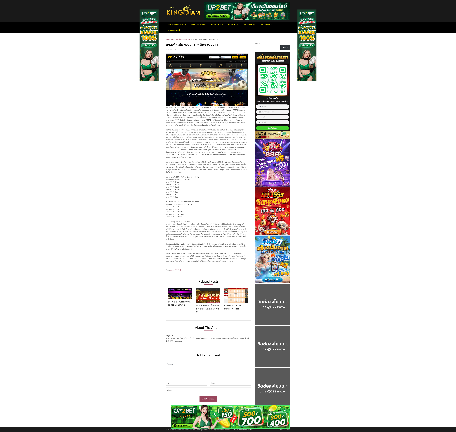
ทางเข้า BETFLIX (250, 25)
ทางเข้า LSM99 (266, 25)
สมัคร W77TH (175, 270)
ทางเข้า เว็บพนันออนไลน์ (181, 39)
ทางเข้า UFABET (234, 25)
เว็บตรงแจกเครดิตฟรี (198, 25)
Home (168, 39)
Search (257, 43)
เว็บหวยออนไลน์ (174, 30)
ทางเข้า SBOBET (217, 25)
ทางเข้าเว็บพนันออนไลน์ (177, 25)
